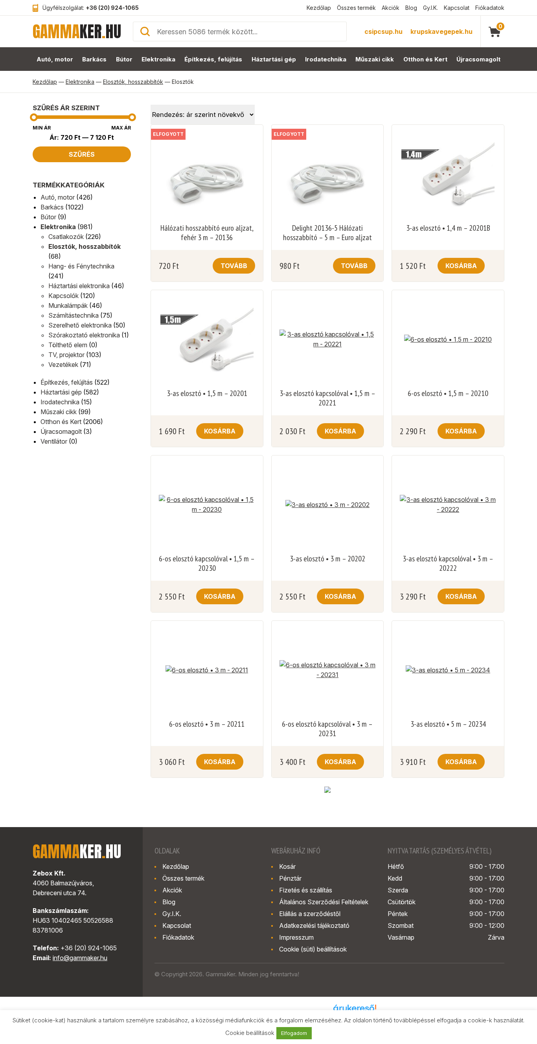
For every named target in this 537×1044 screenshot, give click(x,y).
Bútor (124, 59)
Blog (411, 7)
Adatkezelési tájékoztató (314, 925)
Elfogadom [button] (294, 1033)
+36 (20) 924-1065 (112, 7)
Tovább (234, 266)
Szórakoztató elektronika (84, 335)
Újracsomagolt (478, 59)
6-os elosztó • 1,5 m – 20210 (448, 393)
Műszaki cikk (374, 59)
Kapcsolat (456, 7)
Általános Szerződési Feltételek (323, 902)
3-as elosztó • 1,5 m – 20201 (207, 393)
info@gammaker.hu (80, 958)
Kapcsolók (63, 296)
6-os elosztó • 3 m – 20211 (207, 724)
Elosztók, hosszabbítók (133, 81)
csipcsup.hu (383, 31)
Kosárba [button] (461, 266)
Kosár (287, 866)
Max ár (121, 128)
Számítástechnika (73, 315)
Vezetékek (63, 364)
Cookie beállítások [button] (249, 1033)
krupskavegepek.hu (441, 31)
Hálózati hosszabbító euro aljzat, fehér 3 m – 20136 (207, 232)
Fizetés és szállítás (305, 890)
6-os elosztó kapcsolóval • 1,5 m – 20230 (207, 563)
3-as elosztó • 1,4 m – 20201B (448, 228)
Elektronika (158, 59)
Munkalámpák (68, 305)
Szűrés (82, 154)
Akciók (390, 7)
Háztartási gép (274, 59)
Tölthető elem (67, 345)
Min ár (42, 128)
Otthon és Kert (425, 59)
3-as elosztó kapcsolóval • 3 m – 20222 (448, 563)
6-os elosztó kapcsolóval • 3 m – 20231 (327, 728)
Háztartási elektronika (79, 286)
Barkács (94, 59)
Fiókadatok (489, 7)
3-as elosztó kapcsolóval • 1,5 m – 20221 (327, 398)
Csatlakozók (66, 237)
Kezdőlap (319, 7)
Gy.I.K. (430, 7)
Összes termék (356, 7)
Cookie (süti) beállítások (313, 949)
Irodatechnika (325, 59)
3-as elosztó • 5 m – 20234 (448, 724)
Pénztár (290, 878)
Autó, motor (55, 59)
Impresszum (296, 937)
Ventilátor (53, 441)
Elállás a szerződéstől (309, 914)
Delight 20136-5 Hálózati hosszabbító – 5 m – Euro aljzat (327, 232)
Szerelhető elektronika (80, 325)
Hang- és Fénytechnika (81, 266)
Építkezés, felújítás (213, 59)
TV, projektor (66, 355)
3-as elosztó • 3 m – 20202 (327, 558)
